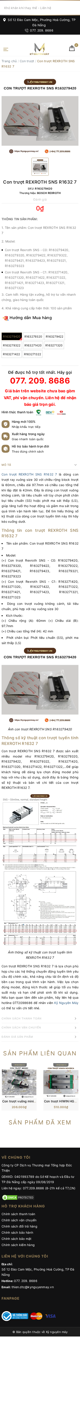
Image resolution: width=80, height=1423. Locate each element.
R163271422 (11, 354)
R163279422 (55, 336)
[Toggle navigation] (5, 49)
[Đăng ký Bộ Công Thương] (15, 1316)
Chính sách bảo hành (17, 1232)
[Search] (76, 7)
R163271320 (54, 345)
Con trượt (27, 61)
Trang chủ (9, 61)
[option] (40, 116)
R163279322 (12, 345)
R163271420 (33, 345)
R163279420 (12, 336)
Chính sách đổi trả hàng (19, 1226)
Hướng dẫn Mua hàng (30, 317)
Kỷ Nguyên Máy (66, 1003)
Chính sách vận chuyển (19, 1220)
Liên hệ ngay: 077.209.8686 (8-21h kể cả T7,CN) (39, 1188)
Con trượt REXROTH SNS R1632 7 (29, 474)
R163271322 (32, 354)
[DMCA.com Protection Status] (18, 1197)
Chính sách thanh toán (18, 1214)
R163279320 (33, 336)
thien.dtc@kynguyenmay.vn (33, 1287)
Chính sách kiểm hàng (18, 1245)
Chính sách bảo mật (17, 1239)
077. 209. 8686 (41, 30)
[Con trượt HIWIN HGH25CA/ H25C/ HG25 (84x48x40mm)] (60, 1080)
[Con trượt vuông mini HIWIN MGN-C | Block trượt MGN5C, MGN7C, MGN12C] (19, 1080)
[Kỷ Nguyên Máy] (32, 49)
